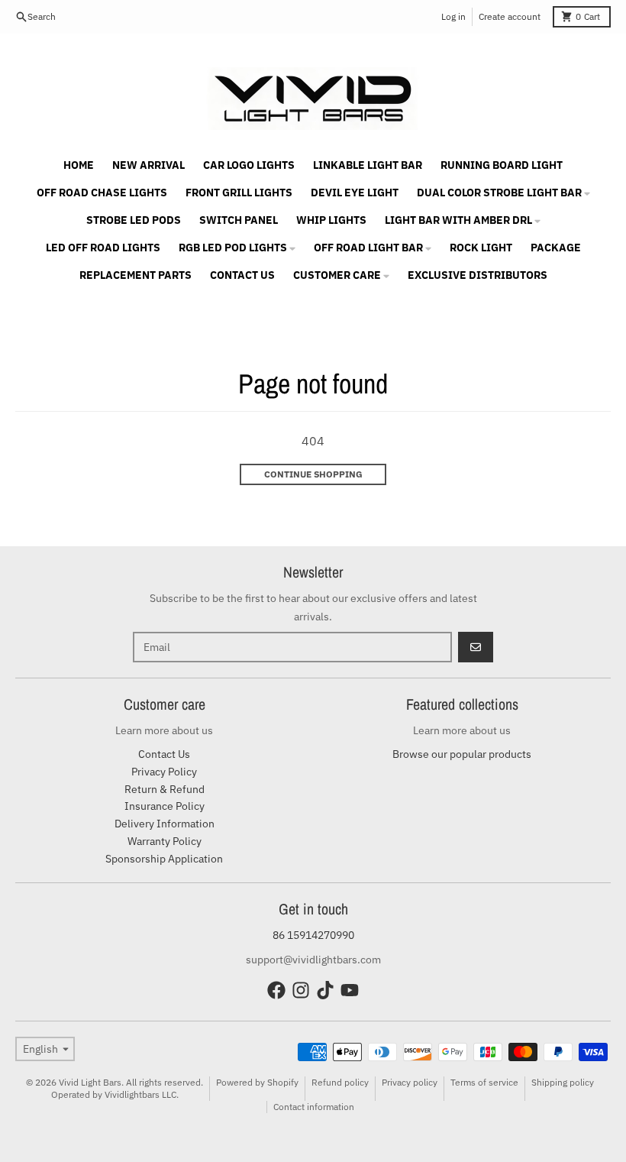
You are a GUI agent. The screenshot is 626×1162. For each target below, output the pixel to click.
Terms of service (484, 1082)
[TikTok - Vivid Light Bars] (325, 990)
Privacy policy (409, 1082)
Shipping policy (562, 1082)
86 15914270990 (313, 935)
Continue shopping (313, 474)
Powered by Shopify (257, 1082)
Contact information (313, 1106)
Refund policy (340, 1082)
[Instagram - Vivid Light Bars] (301, 990)
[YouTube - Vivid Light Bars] (349, 990)
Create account (509, 16)
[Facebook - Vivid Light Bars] (276, 990)
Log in (453, 16)
